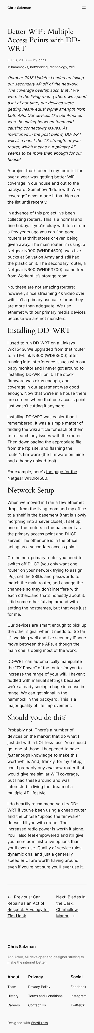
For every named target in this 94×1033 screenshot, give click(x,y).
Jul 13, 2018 (17, 60)
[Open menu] (84, 8)
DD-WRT (41, 343)
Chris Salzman (19, 8)
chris (42, 60)
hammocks (19, 67)
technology (58, 67)
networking (39, 67)
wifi (71, 67)
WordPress (39, 1023)
